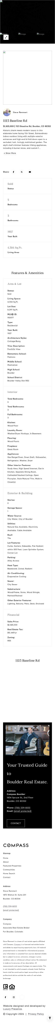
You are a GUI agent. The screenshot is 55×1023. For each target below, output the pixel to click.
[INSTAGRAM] (13, 997)
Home (5, 858)
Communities (9, 870)
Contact (6, 877)
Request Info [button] (27, 161)
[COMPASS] (22, 997)
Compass (17, 944)
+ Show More (10, 153)
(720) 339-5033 (22, 807)
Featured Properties (12, 866)
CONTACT (16, 823)
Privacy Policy (36, 1014)
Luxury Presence (12, 1009)
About (6, 862)
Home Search (9, 873)
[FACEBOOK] (5, 997)
